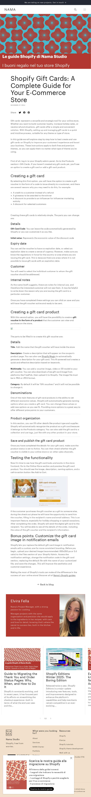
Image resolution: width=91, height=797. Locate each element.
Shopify (62, 736)
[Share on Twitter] (21, 112)
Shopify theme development (71, 748)
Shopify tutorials (66, 744)
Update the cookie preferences (74, 791)
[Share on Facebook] (25, 112)
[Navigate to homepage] (10, 9)
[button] (84, 9)
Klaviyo (62, 740)
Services (36, 742)
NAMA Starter (38, 747)
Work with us (64, 753)
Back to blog (47, 584)
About (35, 738)
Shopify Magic (48, 356)
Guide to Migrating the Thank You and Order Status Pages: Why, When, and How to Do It (20, 680)
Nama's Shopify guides (64, 575)
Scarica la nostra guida (41, 789)
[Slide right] (50, 718)
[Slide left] (40, 718)
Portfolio (36, 751)
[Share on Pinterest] (29, 112)
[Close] (71, 758)
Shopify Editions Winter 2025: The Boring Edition (58, 677)
